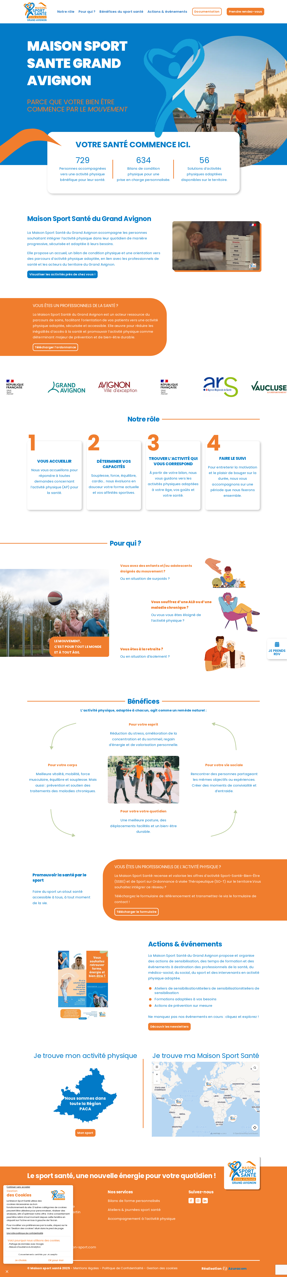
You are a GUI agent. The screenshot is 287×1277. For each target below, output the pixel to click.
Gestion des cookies (162, 1268)
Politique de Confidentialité (122, 1268)
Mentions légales (86, 1268)
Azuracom (237, 1268)
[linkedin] (205, 1200)
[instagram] (198, 1200)
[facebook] (191, 1200)
